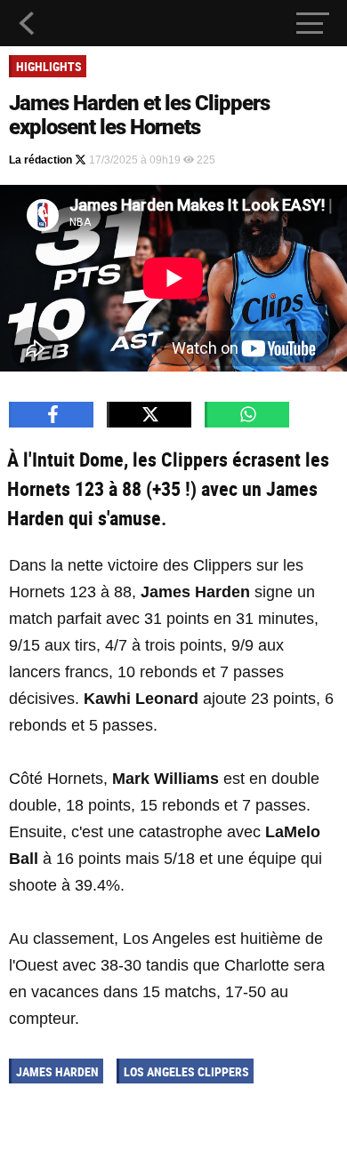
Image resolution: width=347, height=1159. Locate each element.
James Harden (57, 1071)
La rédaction (42, 160)
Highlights (49, 66)
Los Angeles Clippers (186, 1071)
